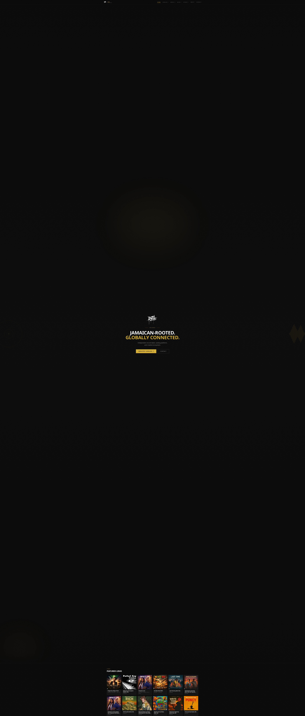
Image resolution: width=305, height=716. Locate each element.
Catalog (165, 2)
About (192, 2)
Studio (185, 2)
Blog (178, 2)
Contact (198, 2)
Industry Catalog (145, 351)
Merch (172, 2)
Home (159, 2)
